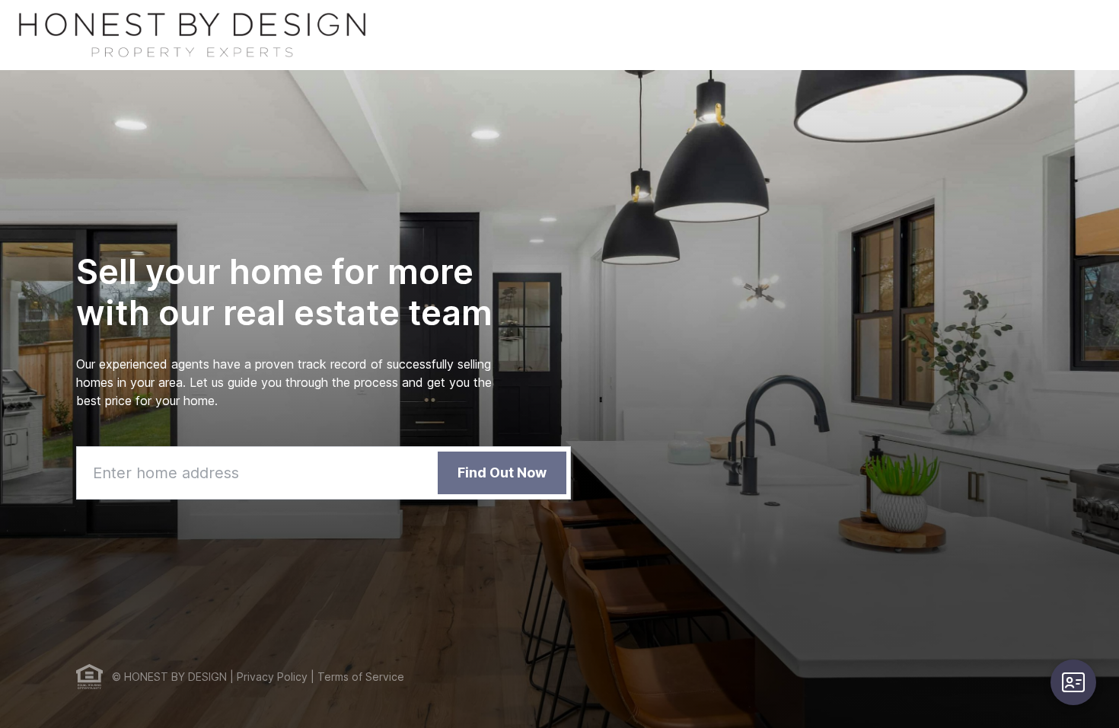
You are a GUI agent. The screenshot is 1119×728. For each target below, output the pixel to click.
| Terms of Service (356, 676)
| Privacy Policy (267, 676)
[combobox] (323, 473)
